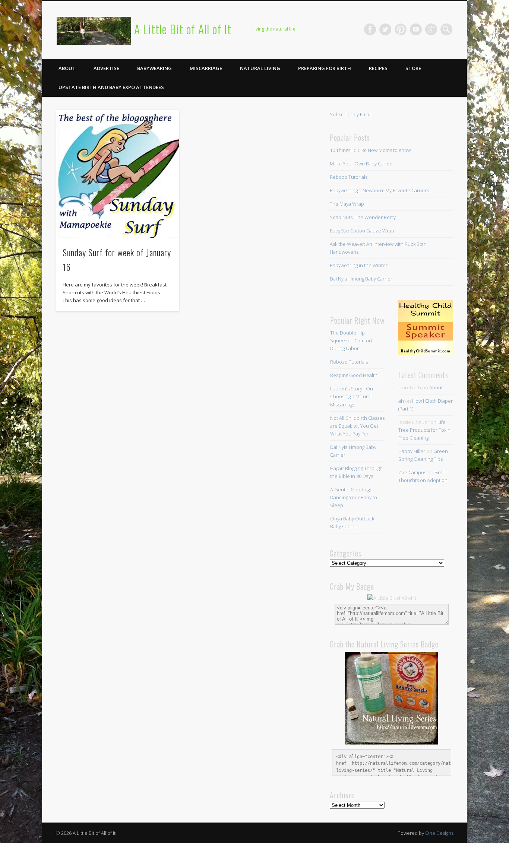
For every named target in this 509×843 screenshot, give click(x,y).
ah (401, 400)
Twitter (385, 29)
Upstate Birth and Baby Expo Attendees (111, 87)
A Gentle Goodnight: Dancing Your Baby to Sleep (353, 497)
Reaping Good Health (353, 375)
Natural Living (260, 68)
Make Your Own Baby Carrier (361, 163)
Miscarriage (206, 68)
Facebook (370, 29)
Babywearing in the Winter (359, 265)
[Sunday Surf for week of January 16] (117, 174)
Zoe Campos (412, 472)
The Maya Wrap (347, 203)
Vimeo (416, 29)
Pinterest (401, 29)
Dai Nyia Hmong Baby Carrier (361, 278)
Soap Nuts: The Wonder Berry (363, 217)
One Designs (439, 833)
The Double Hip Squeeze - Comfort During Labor (351, 340)
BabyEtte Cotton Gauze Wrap (362, 230)
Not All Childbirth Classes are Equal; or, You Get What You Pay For (357, 426)
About (67, 68)
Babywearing (154, 68)
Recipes (378, 68)
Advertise (106, 68)
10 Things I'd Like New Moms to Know (370, 150)
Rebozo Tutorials (348, 177)
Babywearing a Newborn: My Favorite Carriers (379, 190)
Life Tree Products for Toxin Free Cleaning (424, 430)
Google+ (431, 29)
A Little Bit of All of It (182, 29)
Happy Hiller (411, 451)
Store (413, 68)
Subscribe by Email (351, 114)
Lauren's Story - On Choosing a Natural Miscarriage (351, 396)
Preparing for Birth (324, 68)
